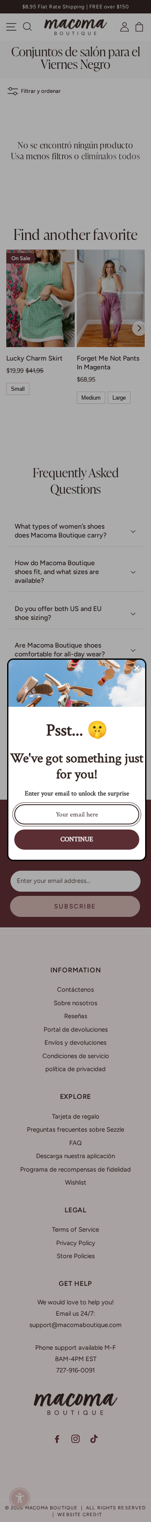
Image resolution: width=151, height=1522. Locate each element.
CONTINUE (76, 839)
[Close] (137, 668)
